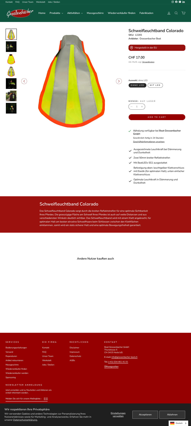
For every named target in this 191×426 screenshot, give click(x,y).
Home (41, 13)
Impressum (75, 352)
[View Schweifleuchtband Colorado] (11, 34)
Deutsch (179, 423)
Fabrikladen (146, 13)
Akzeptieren (145, 414)
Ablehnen (172, 414)
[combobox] (178, 423)
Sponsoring (11, 377)
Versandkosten (148, 62)
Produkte (55, 13)
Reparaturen (11, 356)
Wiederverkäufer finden (121, 13)
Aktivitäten (74, 13)
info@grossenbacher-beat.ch (124, 357)
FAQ (17, 2)
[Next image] (119, 81)
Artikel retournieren (14, 360)
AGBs (72, 360)
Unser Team (27, 2)
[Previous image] (24, 81)
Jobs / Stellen (54, 2)
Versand (9, 352)
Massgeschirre (95, 13)
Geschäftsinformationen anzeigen (149, 141)
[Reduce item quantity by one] (131, 107)
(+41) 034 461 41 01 (118, 361)
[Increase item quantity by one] (142, 107)
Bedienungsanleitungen (16, 347)
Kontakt (9, 2)
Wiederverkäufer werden (17, 373)
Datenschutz (75, 356)
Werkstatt (40, 2)
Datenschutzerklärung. (25, 420)
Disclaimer (74, 347)
